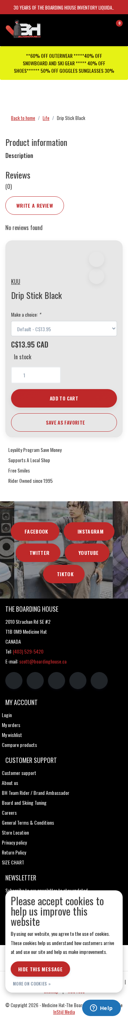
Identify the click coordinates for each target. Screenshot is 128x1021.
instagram (90, 531)
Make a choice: (26, 314)
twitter (39, 552)
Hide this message (40, 969)
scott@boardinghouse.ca (42, 661)
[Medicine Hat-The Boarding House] (37, 28)
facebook (36, 531)
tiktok (65, 574)
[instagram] (35, 680)
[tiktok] (99, 680)
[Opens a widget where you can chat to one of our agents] (101, 1008)
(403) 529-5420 (28, 651)
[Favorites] (102, 26)
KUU (15, 281)
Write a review (34, 205)
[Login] (89, 26)
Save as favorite (65, 422)
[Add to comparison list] (96, 276)
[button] (96, 259)
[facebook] (13, 680)
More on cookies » (32, 984)
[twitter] (56, 680)
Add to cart (64, 398)
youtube (88, 552)
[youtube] (77, 680)
